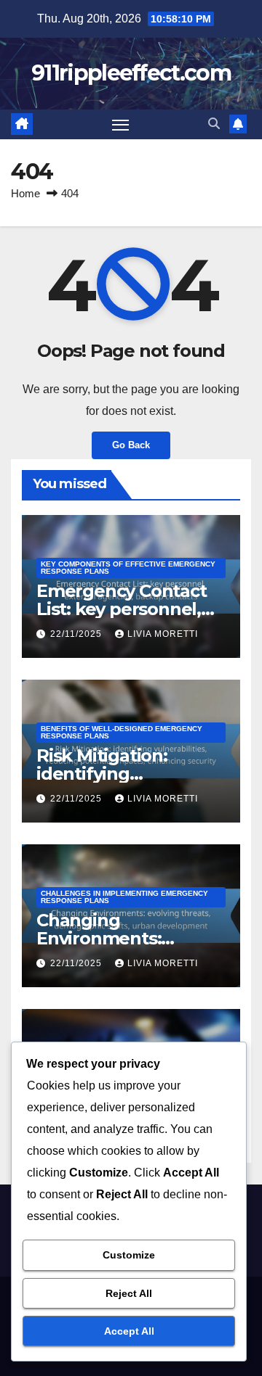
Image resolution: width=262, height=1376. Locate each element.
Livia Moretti (162, 634)
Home (25, 193)
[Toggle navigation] (121, 125)
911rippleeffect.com (131, 72)
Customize (129, 1255)
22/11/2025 (77, 634)
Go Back (131, 445)
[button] (214, 124)
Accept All (129, 1331)
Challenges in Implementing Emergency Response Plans (124, 897)
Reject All (129, 1293)
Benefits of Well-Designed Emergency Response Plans (121, 732)
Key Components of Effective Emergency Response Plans (128, 567)
